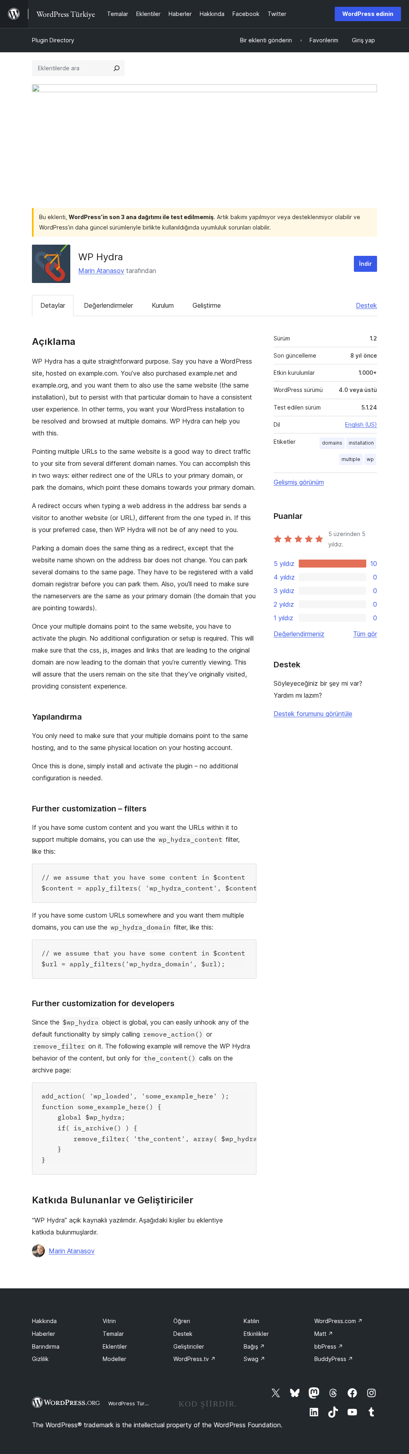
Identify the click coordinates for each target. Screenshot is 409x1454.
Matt (323, 1333)
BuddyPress (333, 1358)
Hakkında (44, 1321)
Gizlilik (40, 1358)
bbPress (328, 1346)
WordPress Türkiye (131, 1403)
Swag (254, 1358)
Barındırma (46, 1346)
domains (332, 443)
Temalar (113, 1333)
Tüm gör (365, 634)
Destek (366, 305)
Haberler (43, 1333)
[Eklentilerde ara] (117, 68)
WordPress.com (338, 1321)
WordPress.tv (194, 1358)
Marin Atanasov (101, 271)
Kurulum (163, 305)
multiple (350, 459)
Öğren (181, 1321)
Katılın (251, 1321)
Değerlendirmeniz (299, 634)
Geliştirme (207, 305)
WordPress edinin (367, 13)
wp (370, 459)
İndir (365, 263)
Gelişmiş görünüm (299, 482)
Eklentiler (115, 1346)
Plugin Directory (53, 40)
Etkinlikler (256, 1333)
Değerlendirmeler (108, 305)
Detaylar (52, 305)
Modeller (114, 1358)
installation (361, 443)
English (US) (361, 424)
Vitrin (109, 1321)
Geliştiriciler (188, 1346)
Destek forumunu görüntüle (313, 714)
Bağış (254, 1346)
